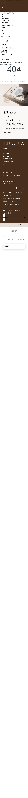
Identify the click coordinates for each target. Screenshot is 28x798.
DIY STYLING (6, 47)
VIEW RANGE (7, 44)
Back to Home (14, 83)
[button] (14, 15)
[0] (2, 30)
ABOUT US (5, 59)
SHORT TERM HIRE (6, 56)
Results (6, 246)
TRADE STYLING (4, 51)
